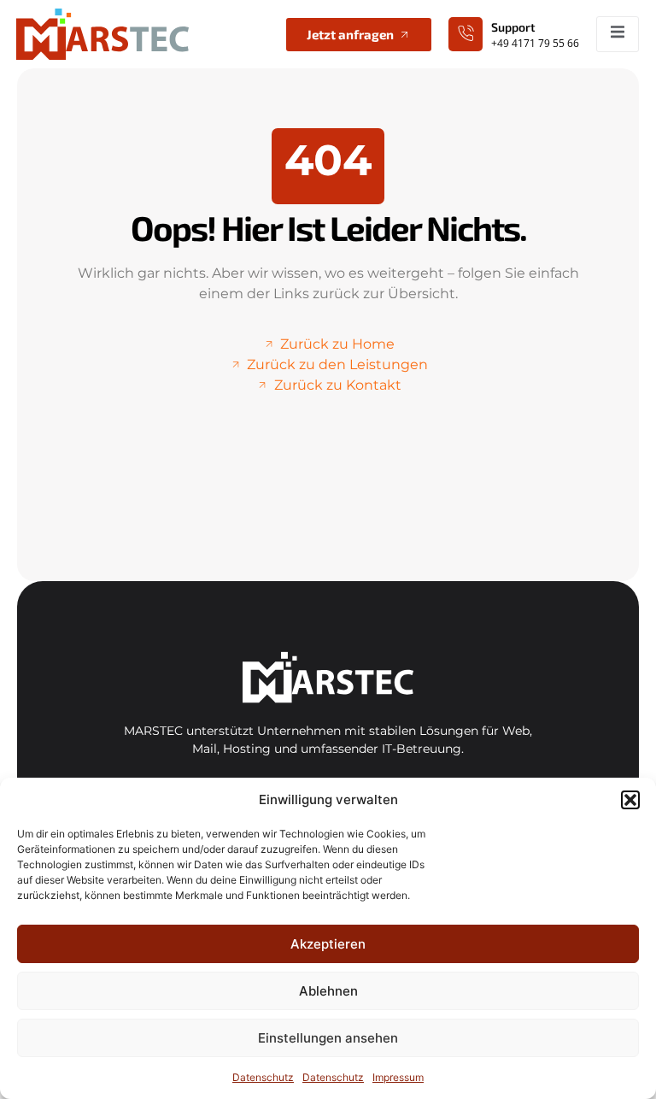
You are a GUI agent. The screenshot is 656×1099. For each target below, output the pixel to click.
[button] (630, 799)
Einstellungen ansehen (328, 1038)
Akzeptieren (328, 944)
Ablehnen (328, 991)
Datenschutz (263, 1077)
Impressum (398, 1077)
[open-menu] (617, 34)
